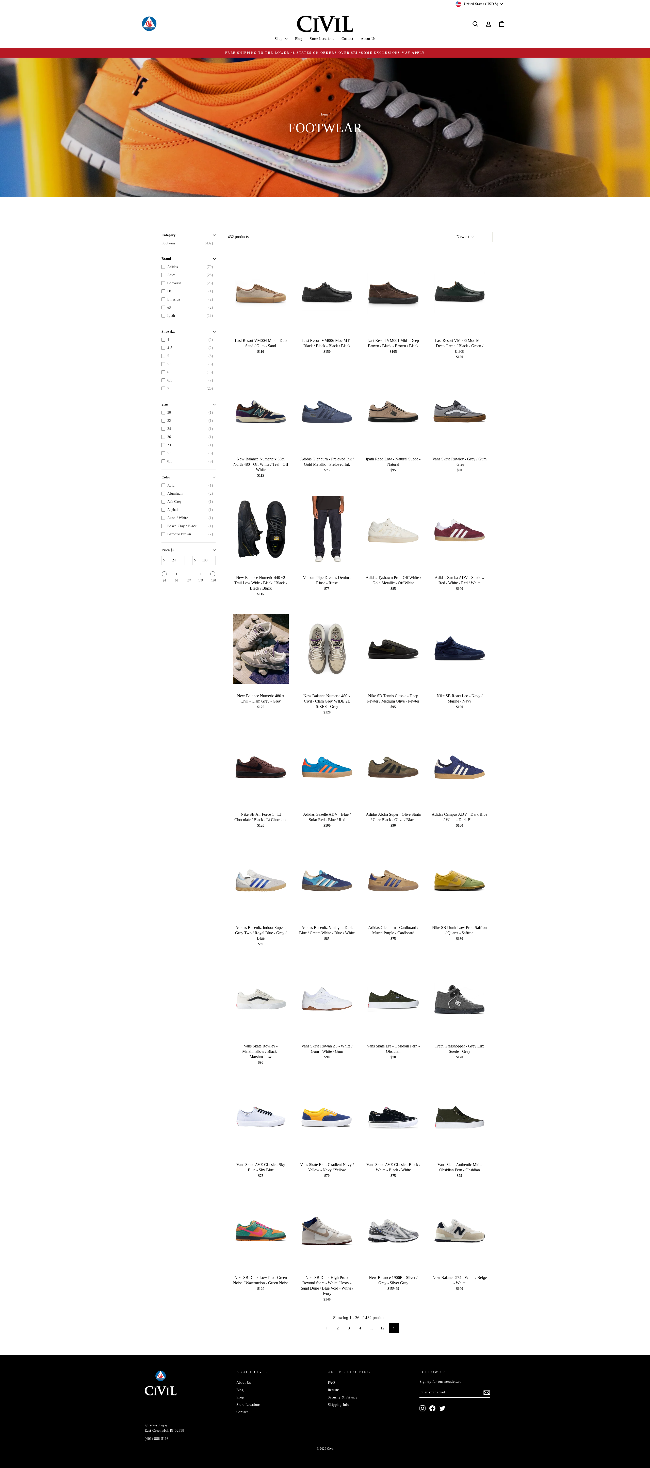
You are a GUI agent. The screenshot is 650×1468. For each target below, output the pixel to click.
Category (168, 235)
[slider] (164, 573)
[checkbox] (187, 243)
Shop (279, 39)
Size (164, 404)
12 (382, 1328)
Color (165, 477)
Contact (347, 39)
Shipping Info (338, 1405)
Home (324, 114)
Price (167, 550)
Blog (298, 39)
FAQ (331, 1382)
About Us (368, 39)
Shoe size (168, 331)
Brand (166, 259)
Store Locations (322, 39)
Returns (333, 1390)
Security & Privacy (342, 1397)
